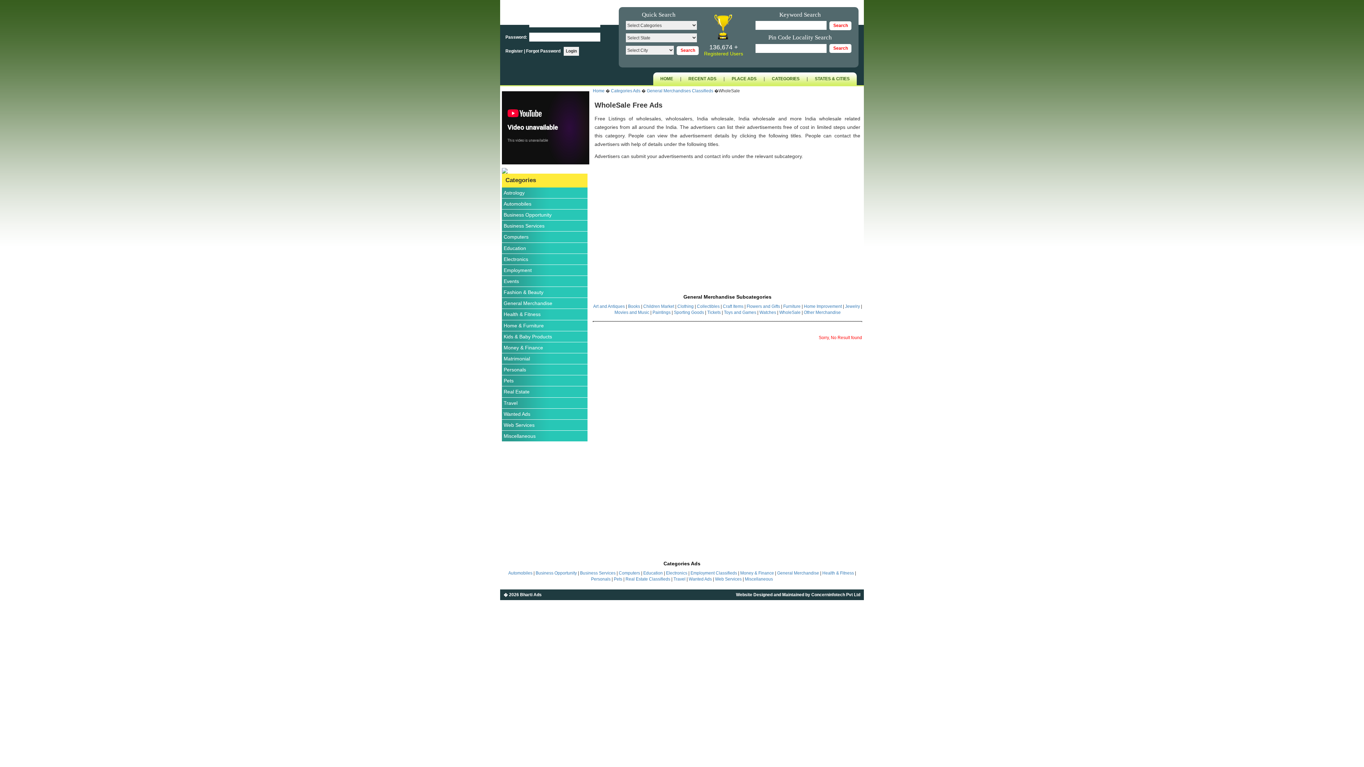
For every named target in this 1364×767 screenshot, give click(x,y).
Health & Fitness (522, 314)
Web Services (519, 425)
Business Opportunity (528, 215)
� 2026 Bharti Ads (523, 594)
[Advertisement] (727, 219)
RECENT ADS (702, 78)
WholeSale (790, 312)
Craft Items (733, 306)
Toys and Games (740, 312)
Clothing (685, 306)
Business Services (524, 226)
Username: (516, 23)
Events (511, 281)
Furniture (792, 306)
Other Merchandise (822, 312)
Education (515, 248)
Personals (515, 369)
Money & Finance (523, 347)
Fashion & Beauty (523, 292)
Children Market (659, 306)
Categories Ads (625, 90)
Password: (516, 37)
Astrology (514, 193)
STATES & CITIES (832, 78)
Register (514, 51)
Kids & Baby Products (528, 336)
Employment (518, 270)
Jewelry (852, 306)
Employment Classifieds (714, 573)
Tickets (714, 312)
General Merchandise (528, 303)
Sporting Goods (689, 312)
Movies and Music (632, 312)
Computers (516, 237)
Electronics (516, 259)
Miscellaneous (520, 436)
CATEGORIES (786, 78)
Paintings (662, 312)
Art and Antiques (609, 306)
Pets (509, 381)
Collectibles (708, 306)
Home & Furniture (524, 325)
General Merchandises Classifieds (680, 90)
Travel (511, 403)
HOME (666, 78)
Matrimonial (517, 358)
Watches (768, 312)
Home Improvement (823, 306)
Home (599, 90)
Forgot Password (543, 51)
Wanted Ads (517, 414)
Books (634, 306)
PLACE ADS (744, 78)
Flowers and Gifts (763, 306)
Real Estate (517, 392)
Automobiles (517, 204)
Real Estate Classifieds (648, 579)
